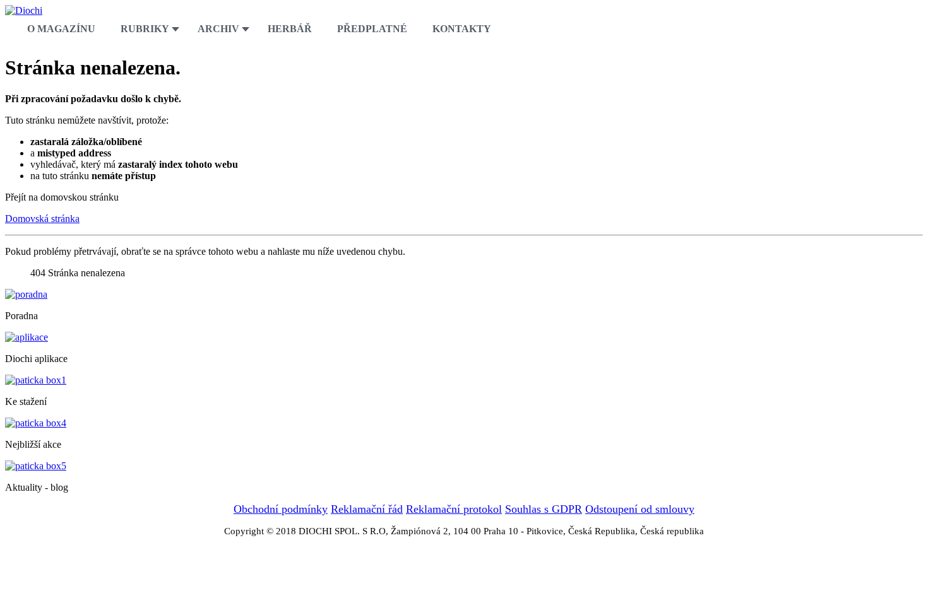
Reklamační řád (367, 509)
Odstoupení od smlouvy (639, 509)
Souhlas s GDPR (543, 509)
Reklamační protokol (454, 509)
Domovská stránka (42, 218)
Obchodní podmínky (281, 509)
